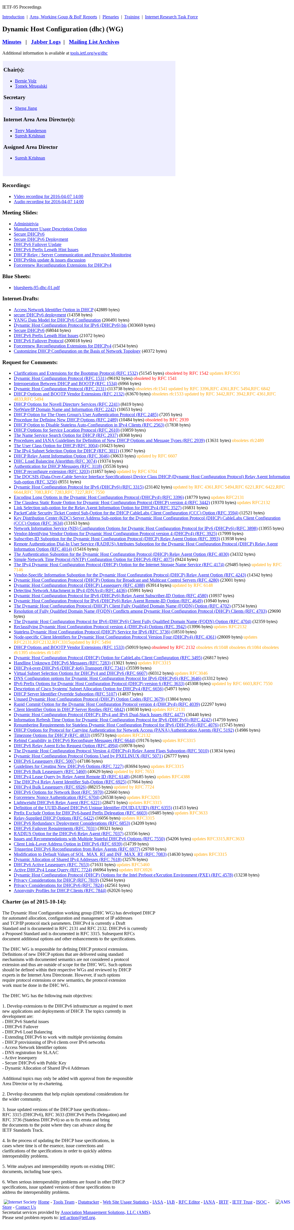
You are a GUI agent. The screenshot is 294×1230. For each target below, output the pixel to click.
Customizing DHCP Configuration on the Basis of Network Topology (77, 351)
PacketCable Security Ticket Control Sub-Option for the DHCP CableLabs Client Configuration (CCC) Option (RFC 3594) (126, 512)
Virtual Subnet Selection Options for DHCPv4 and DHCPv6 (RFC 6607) (80, 673)
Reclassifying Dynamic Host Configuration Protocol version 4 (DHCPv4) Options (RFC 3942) (100, 626)
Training (132, 16)
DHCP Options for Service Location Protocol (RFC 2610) (66, 430)
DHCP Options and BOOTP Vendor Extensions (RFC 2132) (69, 393)
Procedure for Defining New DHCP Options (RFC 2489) (66, 419)
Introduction (13, 16)
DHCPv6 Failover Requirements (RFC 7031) (55, 828)
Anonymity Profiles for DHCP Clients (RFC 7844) (60, 890)
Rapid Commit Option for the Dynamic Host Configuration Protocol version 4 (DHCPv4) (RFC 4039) (107, 704)
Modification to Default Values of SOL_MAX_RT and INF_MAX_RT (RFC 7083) (90, 854)
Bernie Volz (25, 80)
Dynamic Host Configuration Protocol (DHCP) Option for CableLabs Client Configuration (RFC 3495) (108, 657)
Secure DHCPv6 (29, 234)
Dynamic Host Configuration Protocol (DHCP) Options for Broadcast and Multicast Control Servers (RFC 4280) (116, 580)
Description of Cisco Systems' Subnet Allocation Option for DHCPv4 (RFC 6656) (88, 688)
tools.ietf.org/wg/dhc (89, 53)
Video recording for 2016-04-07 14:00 (48, 196)
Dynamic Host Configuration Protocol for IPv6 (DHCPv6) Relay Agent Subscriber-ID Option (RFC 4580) (111, 595)
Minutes (11, 42)
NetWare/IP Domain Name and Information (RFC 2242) (65, 409)
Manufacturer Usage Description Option (50, 228)
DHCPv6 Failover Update (37, 244)
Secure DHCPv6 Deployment (41, 239)
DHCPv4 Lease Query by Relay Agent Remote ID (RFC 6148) (71, 776)
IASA (157, 1202)
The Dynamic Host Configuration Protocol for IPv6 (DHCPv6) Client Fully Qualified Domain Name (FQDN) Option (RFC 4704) (132, 621)
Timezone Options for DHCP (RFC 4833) (52, 735)
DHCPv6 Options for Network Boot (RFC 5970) (58, 792)
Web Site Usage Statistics (126, 1202)
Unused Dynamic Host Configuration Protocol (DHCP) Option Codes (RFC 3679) (89, 699)
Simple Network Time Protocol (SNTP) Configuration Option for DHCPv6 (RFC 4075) (94, 559)
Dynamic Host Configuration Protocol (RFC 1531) (60, 378)
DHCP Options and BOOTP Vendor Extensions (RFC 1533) (69, 647)
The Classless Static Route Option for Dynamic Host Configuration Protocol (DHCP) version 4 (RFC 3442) (112, 502)
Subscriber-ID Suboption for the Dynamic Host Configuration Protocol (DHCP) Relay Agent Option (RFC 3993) (117, 538)
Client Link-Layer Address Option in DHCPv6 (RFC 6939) (68, 843)
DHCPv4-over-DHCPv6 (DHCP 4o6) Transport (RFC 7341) (69, 668)
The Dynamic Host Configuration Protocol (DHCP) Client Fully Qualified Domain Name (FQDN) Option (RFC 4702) (122, 606)
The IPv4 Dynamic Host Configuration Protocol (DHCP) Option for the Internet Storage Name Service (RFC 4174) (119, 564)
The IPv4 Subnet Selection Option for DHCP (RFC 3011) (66, 450)
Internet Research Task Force (171, 16)
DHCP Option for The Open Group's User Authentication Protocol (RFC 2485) (86, 414)
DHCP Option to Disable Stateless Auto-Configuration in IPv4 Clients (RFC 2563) (89, 424)
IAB (171, 1202)
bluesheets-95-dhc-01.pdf (37, 287)
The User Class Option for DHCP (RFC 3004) (56, 445)
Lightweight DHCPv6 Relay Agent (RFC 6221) (57, 802)
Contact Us (26, 1207)
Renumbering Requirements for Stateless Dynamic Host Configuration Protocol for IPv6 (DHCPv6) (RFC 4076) (116, 724)
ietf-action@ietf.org (77, 1217)
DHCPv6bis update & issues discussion (50, 259)
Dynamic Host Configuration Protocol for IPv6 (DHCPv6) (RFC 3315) (79, 487)
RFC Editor (189, 1202)
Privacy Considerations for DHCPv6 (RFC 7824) (59, 885)
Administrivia (26, 223)
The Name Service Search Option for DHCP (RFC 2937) (66, 435)
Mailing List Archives (94, 42)
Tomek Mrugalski (31, 86)
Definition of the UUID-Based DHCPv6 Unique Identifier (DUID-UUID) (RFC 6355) (93, 807)
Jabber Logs (46, 42)
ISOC (261, 1202)
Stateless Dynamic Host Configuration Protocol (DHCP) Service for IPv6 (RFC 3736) (92, 631)
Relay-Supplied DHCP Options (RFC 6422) (54, 818)
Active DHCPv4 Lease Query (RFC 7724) (53, 869)
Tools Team (63, 1202)
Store (7, 1207)
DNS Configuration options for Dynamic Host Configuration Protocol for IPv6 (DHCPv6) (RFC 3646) (107, 678)
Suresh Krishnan (30, 135)
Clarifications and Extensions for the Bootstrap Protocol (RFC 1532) (76, 373)
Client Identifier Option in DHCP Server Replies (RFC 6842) (69, 709)
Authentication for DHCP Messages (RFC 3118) (58, 466)
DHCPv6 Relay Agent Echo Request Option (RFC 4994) (66, 745)
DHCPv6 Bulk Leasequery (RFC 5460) (50, 771)
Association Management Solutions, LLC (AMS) (105, 1212)
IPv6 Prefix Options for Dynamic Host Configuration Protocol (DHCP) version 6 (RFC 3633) (99, 683)
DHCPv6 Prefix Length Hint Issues (46, 249)
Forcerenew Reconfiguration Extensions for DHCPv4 (62, 265)
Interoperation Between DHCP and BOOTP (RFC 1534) (65, 383)
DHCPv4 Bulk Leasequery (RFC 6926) (50, 787)
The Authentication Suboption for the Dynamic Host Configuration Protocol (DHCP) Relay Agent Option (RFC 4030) (121, 554)
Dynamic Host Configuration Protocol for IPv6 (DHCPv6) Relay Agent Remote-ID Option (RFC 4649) (108, 600)
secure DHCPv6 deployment (40, 314)
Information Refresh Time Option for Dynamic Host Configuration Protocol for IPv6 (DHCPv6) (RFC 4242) (113, 719)
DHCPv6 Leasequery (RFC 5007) (45, 761)
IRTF (224, 1202)
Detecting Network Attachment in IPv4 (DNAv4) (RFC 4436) (70, 590)
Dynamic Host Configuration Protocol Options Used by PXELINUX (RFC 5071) (88, 756)
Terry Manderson (30, 130)
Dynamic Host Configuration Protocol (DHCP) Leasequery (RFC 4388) (79, 585)
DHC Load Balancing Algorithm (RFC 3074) (55, 461)
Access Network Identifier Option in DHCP (53, 309)
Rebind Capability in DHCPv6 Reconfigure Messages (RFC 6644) (74, 740)
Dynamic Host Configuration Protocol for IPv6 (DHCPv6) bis (70, 325)
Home (43, 1202)
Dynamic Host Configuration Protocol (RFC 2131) (60, 388)
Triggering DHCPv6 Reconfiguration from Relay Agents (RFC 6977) (77, 849)
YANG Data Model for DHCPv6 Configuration (57, 320)
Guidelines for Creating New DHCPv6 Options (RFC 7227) (68, 766)
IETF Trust (242, 1202)
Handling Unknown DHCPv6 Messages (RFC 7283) (62, 662)
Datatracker (88, 1202)
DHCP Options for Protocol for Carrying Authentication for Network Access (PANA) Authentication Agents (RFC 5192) (124, 730)
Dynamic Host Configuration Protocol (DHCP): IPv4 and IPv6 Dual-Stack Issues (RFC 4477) (99, 714)
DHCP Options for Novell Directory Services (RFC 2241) (66, 404)
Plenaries (110, 16)
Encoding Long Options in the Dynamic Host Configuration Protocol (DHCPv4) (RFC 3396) (99, 497)
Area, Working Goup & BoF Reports (63, 16)
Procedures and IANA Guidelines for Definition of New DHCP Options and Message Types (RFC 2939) (109, 440)
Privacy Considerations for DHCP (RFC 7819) (56, 880)
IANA (209, 1202)
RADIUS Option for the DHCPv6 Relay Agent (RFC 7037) (68, 833)
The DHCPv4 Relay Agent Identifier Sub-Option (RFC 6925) (70, 781)
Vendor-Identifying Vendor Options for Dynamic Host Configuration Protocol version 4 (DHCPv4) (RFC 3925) (115, 533)
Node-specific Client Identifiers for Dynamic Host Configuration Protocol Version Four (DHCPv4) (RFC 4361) (115, 637)
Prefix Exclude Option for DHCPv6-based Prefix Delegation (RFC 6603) (80, 812)
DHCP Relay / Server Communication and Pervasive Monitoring (72, 254)
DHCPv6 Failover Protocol (38, 340)
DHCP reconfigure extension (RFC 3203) (52, 471)
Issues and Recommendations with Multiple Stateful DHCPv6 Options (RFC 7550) (89, 838)
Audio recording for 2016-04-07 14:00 (49, 201)
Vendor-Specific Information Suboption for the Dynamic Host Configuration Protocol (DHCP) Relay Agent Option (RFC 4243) (130, 574)
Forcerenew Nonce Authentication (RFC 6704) (56, 797)
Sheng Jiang (26, 108)
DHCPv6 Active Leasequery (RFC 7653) (51, 864)
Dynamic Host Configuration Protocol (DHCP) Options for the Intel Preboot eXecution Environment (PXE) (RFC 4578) (123, 874)
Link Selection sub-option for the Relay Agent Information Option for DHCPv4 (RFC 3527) (97, 507)
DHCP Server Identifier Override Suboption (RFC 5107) (65, 693)
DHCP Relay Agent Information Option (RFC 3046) (61, 455)
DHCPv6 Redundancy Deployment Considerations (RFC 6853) (72, 823)
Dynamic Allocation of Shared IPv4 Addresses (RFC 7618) (67, 859)
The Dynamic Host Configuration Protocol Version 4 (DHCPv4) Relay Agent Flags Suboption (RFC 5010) (111, 750)
